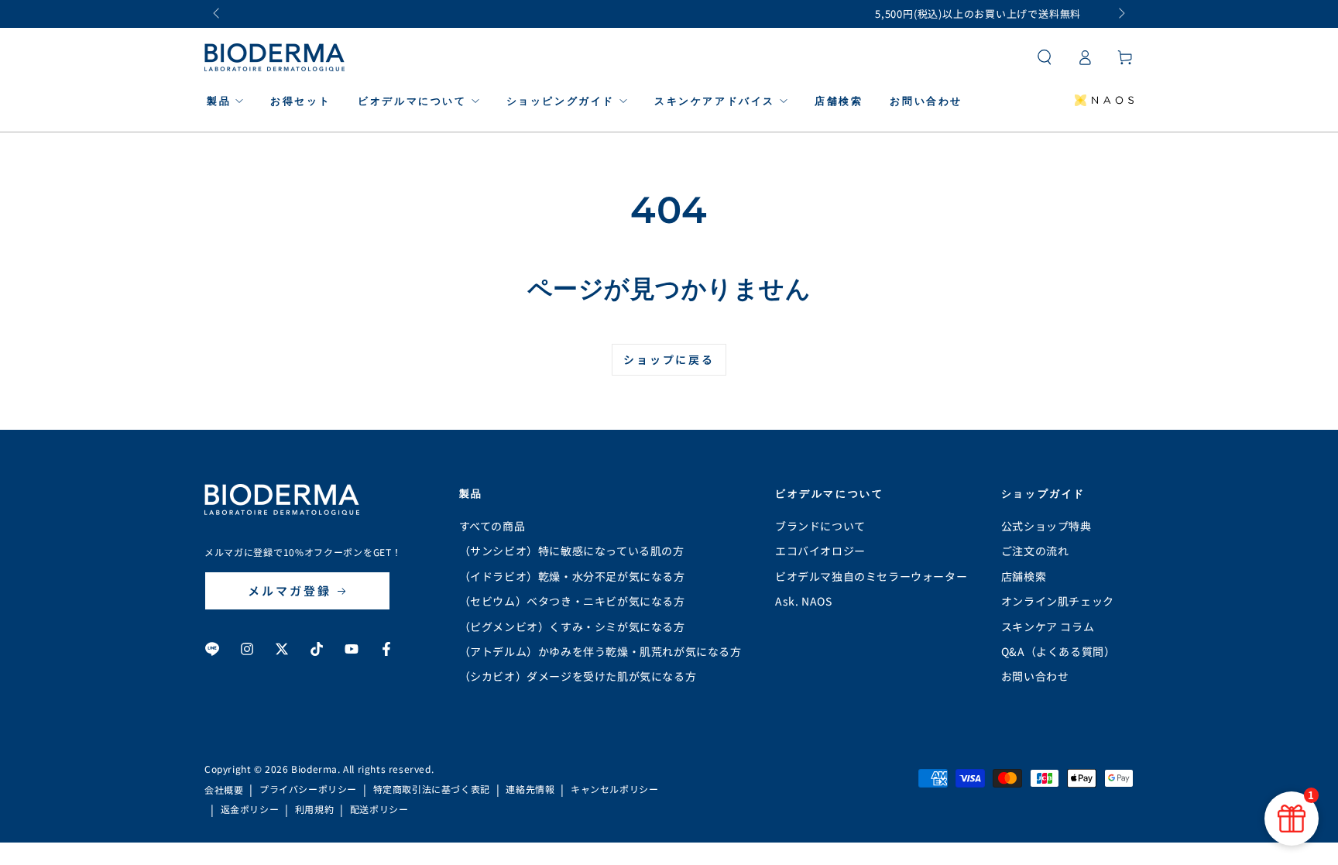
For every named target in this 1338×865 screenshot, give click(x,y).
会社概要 (223, 790)
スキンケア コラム (1047, 626)
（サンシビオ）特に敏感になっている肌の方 (571, 550)
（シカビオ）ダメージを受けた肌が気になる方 (578, 676)
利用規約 (314, 809)
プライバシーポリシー (308, 789)
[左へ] (217, 14)
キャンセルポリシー (614, 789)
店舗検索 (1023, 576)
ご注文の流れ (1035, 550)
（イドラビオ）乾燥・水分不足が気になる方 (572, 576)
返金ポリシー (250, 809)
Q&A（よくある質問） (1058, 651)
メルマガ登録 (289, 590)
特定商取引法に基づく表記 (431, 789)
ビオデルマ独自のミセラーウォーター (871, 576)
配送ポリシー (379, 809)
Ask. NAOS (803, 601)
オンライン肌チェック (1057, 601)
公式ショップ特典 (1046, 526)
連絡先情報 (530, 789)
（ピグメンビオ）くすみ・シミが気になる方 (572, 626)
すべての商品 (492, 526)
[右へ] (1120, 14)
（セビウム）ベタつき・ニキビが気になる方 (572, 601)
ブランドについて (820, 526)
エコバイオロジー (820, 550)
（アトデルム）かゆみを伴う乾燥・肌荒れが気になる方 (600, 651)
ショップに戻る (669, 359)
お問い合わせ (1035, 676)
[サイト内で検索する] (1044, 57)
